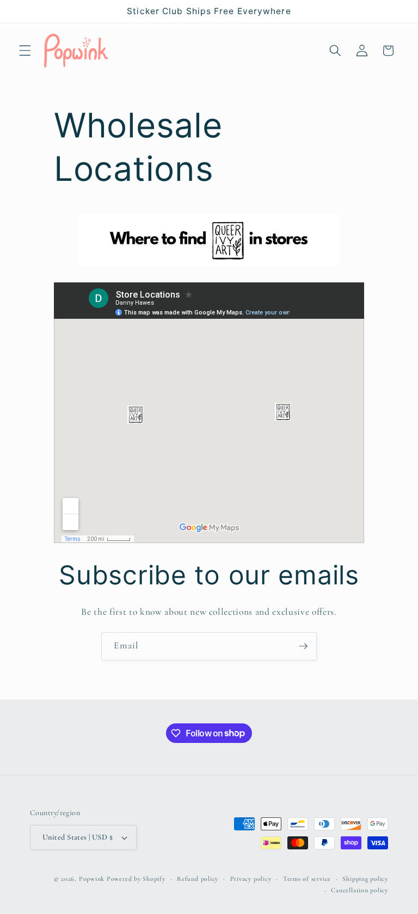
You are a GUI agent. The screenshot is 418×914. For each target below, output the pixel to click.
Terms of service (307, 879)
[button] (25, 50)
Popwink (91, 879)
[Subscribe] (303, 646)
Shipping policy (365, 879)
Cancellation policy (359, 890)
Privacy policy (251, 879)
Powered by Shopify (136, 879)
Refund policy (197, 879)
